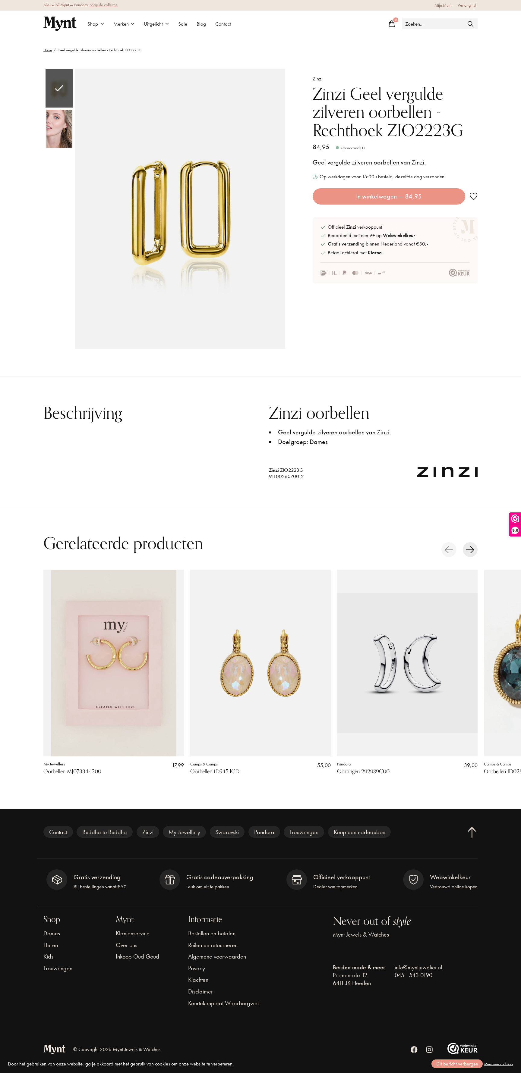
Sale (182, 24)
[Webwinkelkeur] (462, 1051)
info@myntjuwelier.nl (418, 967)
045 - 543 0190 (413, 975)
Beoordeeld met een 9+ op (371, 235)
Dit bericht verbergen (457, 1064)
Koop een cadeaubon (359, 832)
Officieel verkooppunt (355, 227)
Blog (201, 24)
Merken (121, 24)
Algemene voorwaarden (217, 956)
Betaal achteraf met (355, 252)
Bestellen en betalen (211, 933)
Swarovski (227, 832)
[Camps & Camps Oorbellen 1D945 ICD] (260, 663)
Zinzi (318, 79)
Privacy (196, 968)
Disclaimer (200, 991)
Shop (92, 24)
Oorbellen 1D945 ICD (214, 771)
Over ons (126, 945)
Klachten (198, 980)
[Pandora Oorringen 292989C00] (407, 663)
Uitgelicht (153, 24)
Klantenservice (133, 933)
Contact (223, 24)
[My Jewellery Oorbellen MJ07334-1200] (113, 663)
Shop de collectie (104, 5)
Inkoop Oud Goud (137, 956)
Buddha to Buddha (104, 832)
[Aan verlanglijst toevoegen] (473, 196)
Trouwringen (303, 832)
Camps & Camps (204, 764)
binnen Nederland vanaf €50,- (378, 244)
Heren (50, 945)
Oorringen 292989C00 (363, 771)
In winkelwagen (389, 196)
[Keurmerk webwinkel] (459, 273)
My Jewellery (54, 764)
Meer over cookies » (498, 1064)
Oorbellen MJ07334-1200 (72, 771)
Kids (48, 956)
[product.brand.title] (447, 475)
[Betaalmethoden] (352, 273)
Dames (51, 933)
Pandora (344, 764)
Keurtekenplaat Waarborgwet (223, 1003)
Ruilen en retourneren (213, 945)
